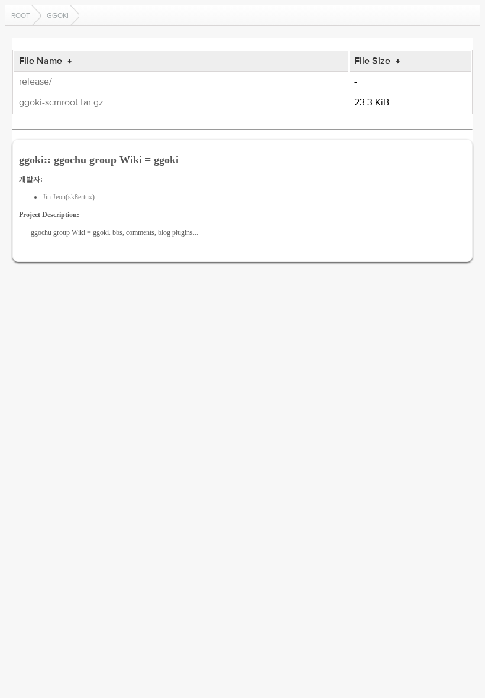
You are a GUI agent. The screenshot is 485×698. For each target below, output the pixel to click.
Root (20, 15)
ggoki (58, 15)
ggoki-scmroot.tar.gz (61, 102)
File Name (40, 61)
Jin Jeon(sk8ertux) (69, 197)
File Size (372, 61)
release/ (35, 82)
